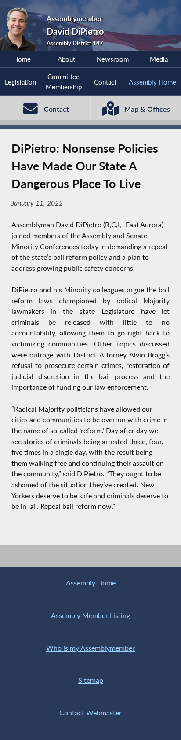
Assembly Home (152, 82)
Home (22, 59)
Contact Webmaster (90, 712)
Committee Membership (64, 81)
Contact (105, 82)
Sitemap (90, 680)
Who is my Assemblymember (90, 648)
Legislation (20, 82)
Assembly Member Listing (90, 615)
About (66, 59)
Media (159, 59)
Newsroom (113, 59)
